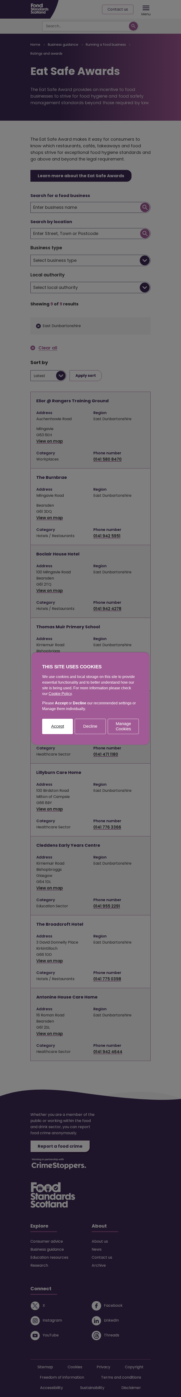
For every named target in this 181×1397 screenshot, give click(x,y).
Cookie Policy (60, 694)
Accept (57, 726)
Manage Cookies (123, 726)
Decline (90, 726)
